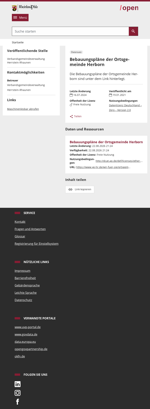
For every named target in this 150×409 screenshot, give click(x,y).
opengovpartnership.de (31, 349)
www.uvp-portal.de (28, 327)
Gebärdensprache (27, 285)
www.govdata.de (26, 334)
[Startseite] (25, 7)
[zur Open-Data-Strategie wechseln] (129, 8)
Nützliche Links (36, 262)
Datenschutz (23, 300)
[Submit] (133, 31)
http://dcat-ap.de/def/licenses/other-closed (122, 161)
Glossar (20, 236)
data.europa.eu (25, 342)
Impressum (22, 271)
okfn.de (20, 356)
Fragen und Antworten (30, 229)
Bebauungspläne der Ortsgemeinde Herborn (106, 142)
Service (29, 213)
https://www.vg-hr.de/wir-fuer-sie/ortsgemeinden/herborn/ (112, 167)
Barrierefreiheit (25, 278)
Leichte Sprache (26, 293)
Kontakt (20, 222)
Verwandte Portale (39, 318)
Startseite (18, 42)
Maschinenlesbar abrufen (23, 109)
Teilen (77, 116)
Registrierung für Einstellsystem (37, 244)
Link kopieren (83, 189)
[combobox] (70, 31)
